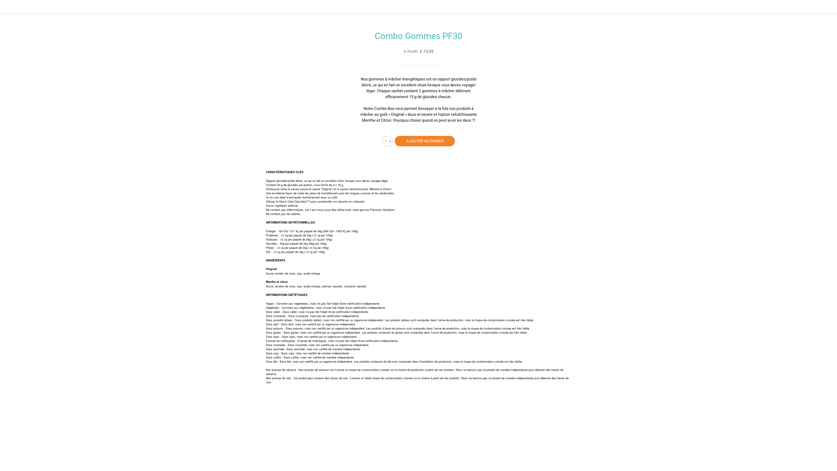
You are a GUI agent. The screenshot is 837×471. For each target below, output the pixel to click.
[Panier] (828, 7)
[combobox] (387, 141)
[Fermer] (8, 7)
